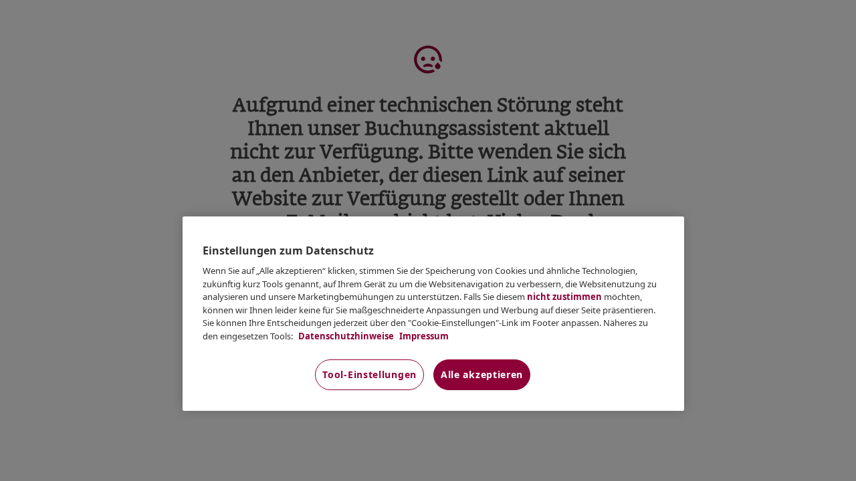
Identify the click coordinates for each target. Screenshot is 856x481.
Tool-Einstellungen (369, 374)
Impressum (423, 336)
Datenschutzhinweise (345, 336)
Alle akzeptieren (482, 374)
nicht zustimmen (564, 297)
